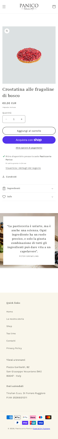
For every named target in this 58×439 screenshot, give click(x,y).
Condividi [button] (11, 176)
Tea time (11, 333)
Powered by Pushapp (41, 429)
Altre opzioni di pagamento (29, 148)
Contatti (11, 340)
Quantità (6, 113)
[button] (4, 6)
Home (9, 311)
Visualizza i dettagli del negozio (23, 168)
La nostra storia (15, 319)
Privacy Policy (14, 348)
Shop (9, 326)
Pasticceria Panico (24, 429)
